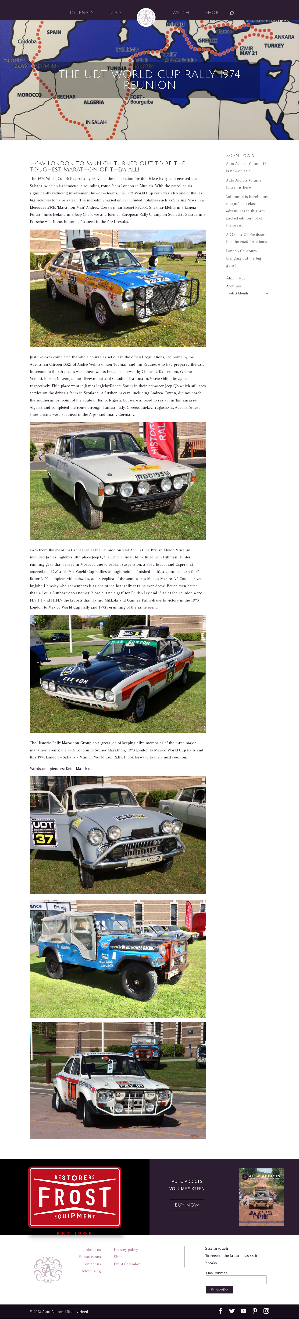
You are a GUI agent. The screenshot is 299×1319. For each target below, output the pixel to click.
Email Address (216, 1273)
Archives (233, 286)
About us (93, 1249)
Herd (83, 1311)
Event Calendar (127, 1264)
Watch (180, 13)
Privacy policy (126, 1249)
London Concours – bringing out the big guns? (243, 258)
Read (115, 13)
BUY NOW (187, 1205)
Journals (81, 13)
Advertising (91, 1271)
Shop (211, 13)
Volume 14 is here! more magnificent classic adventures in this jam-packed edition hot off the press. (247, 210)
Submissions (90, 1256)
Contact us (92, 1264)
